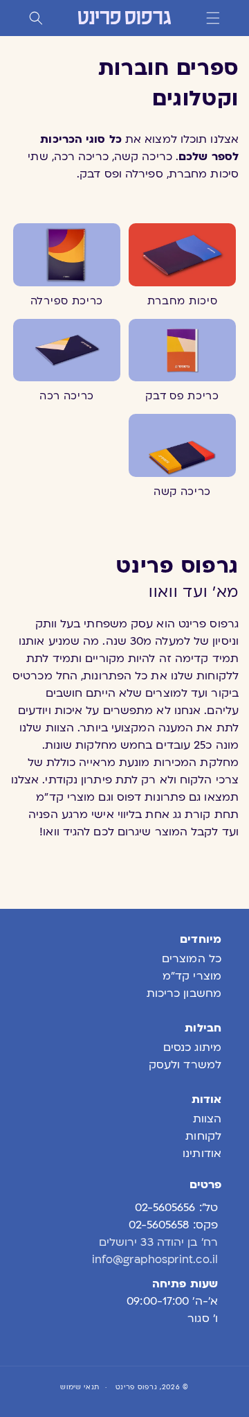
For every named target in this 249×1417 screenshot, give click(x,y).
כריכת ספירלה (66, 301)
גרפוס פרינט (137, 1386)
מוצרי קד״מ (192, 976)
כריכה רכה (66, 396)
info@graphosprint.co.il (155, 1259)
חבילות (203, 1028)
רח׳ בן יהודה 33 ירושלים (158, 1242)
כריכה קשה (182, 491)
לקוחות (203, 1136)
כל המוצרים (191, 958)
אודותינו (202, 1153)
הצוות (207, 1119)
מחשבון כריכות (184, 993)
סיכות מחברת (182, 301)
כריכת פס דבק (182, 396)
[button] (213, 18)
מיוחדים (200, 939)
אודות (206, 1099)
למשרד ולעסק (185, 1064)
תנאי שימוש (80, 1386)
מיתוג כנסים (192, 1047)
